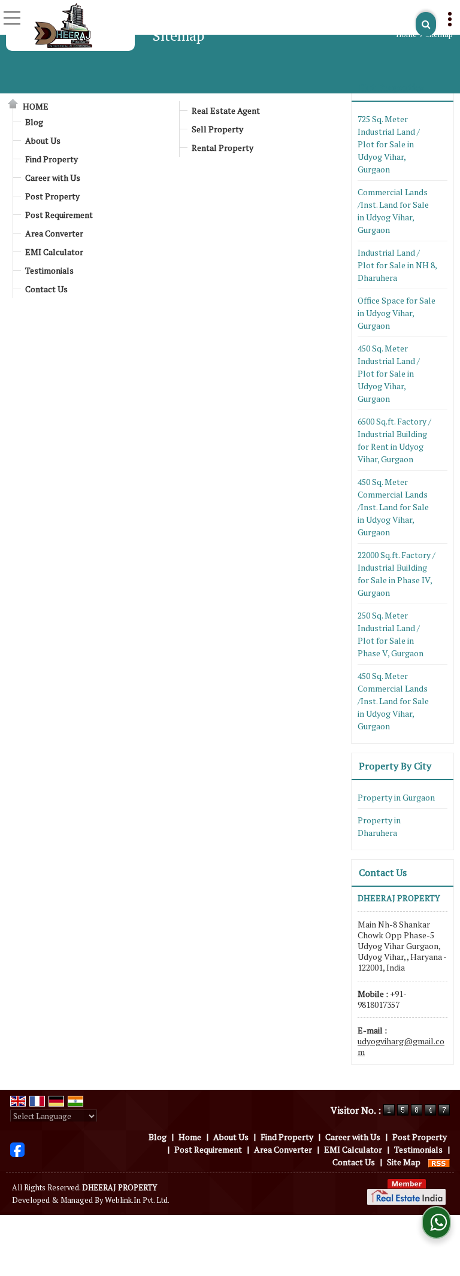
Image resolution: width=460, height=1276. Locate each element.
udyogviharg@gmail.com (401, 1046)
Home (406, 34)
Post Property (52, 196)
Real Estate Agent (226, 110)
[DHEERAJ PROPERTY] (63, 25)
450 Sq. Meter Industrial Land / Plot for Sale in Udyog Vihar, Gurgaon (389, 373)
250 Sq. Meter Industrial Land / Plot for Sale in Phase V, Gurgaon (390, 634)
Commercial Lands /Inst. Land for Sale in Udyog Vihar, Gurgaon (393, 210)
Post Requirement (59, 214)
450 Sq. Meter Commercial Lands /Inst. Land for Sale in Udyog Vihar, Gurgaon (393, 507)
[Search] (426, 24)
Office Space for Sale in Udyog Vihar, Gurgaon (396, 313)
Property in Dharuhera (379, 826)
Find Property (51, 159)
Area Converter (54, 233)
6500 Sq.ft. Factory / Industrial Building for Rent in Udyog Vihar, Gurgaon (394, 440)
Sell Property (217, 129)
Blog (34, 122)
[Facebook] (17, 1148)
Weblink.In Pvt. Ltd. (137, 1200)
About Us (42, 140)
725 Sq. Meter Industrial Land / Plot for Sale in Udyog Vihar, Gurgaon (389, 144)
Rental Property (222, 147)
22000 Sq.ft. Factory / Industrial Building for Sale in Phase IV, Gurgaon (396, 573)
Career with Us (52, 177)
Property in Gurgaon (396, 797)
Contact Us (46, 289)
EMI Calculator (54, 251)
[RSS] (439, 1162)
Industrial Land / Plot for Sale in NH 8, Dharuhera (397, 265)
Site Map (403, 1162)
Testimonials (49, 270)
